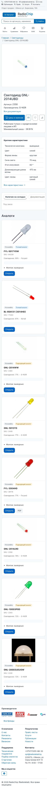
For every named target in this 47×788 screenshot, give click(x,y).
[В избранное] (35, 118)
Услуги (27, 4)
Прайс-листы (31, 732)
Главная (5, 38)
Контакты (36, 4)
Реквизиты (6, 738)
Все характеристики (13, 185)
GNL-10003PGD (12, 609)
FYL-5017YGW (11, 251)
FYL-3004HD (10, 488)
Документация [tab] (37, 197)
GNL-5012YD (10, 428)
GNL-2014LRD (11, 549)
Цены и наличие (15, 118)
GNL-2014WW (11, 367)
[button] (5, 28)
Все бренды (9, 721)
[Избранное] (24, 28)
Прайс (18, 4)
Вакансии (6, 741)
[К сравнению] (42, 118)
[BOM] (33, 28)
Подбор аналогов (10, 757)
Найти (40, 21)
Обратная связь (9, 763)
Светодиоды (17, 38)
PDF (19, 511)
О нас (40, 2)
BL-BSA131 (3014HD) (15, 311)
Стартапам (7, 760)
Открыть (9, 273)
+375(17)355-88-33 (10, 2)
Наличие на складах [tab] (15, 197)
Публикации (8, 4)
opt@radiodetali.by (27, 2)
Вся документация (12, 111)
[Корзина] (42, 28)
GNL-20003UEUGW (14, 669)
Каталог (10, 15)
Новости (29, 741)
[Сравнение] (14, 28)
